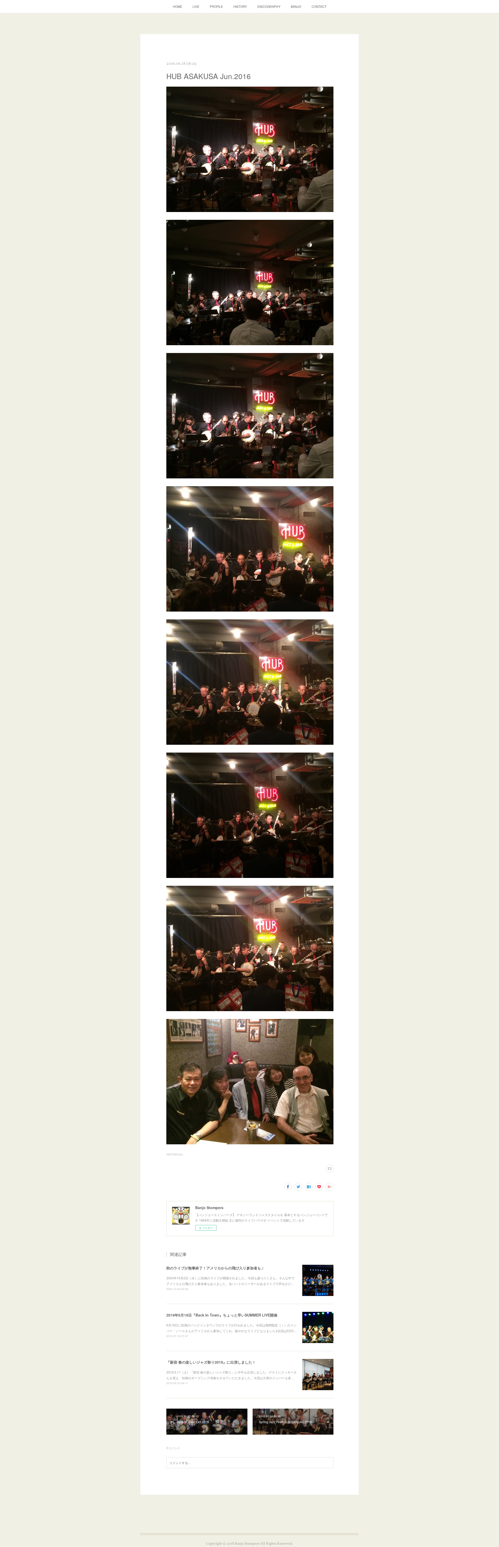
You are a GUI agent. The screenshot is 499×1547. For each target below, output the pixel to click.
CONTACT (319, 6)
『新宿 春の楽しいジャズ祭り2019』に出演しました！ (211, 1362)
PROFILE (216, 6)
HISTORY (240, 6)
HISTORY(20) (174, 1154)
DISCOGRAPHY (268, 6)
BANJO (296, 6)
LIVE (196, 6)
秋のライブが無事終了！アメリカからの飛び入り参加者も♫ (215, 1267)
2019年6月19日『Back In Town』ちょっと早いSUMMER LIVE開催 (221, 1315)
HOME (177, 6)
